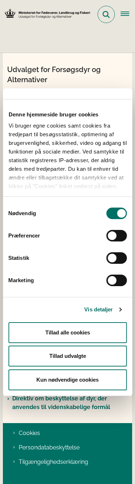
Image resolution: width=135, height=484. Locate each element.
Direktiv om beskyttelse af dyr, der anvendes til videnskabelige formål (61, 402)
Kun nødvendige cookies (67, 380)
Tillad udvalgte (67, 356)
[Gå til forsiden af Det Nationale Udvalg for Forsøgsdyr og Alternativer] (45, 15)
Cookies (29, 433)
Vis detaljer (98, 309)
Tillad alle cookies (67, 332)
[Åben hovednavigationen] (128, 14)
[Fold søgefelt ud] (106, 14)
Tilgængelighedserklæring (53, 461)
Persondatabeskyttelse (49, 447)
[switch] (116, 235)
